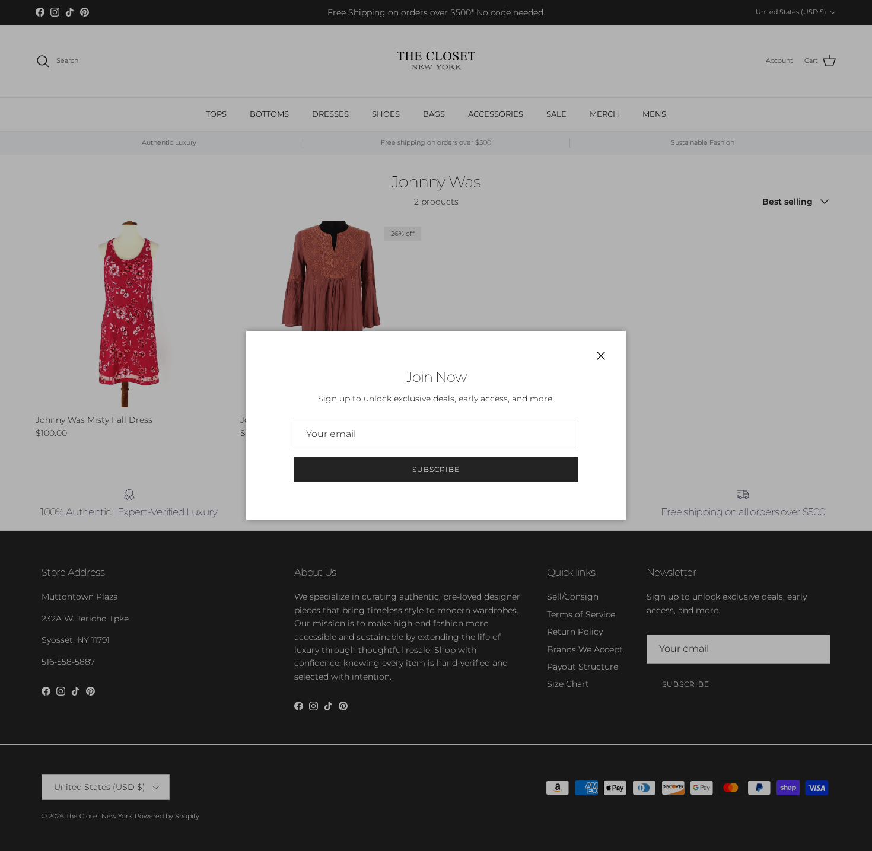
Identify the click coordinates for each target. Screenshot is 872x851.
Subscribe (436, 469)
